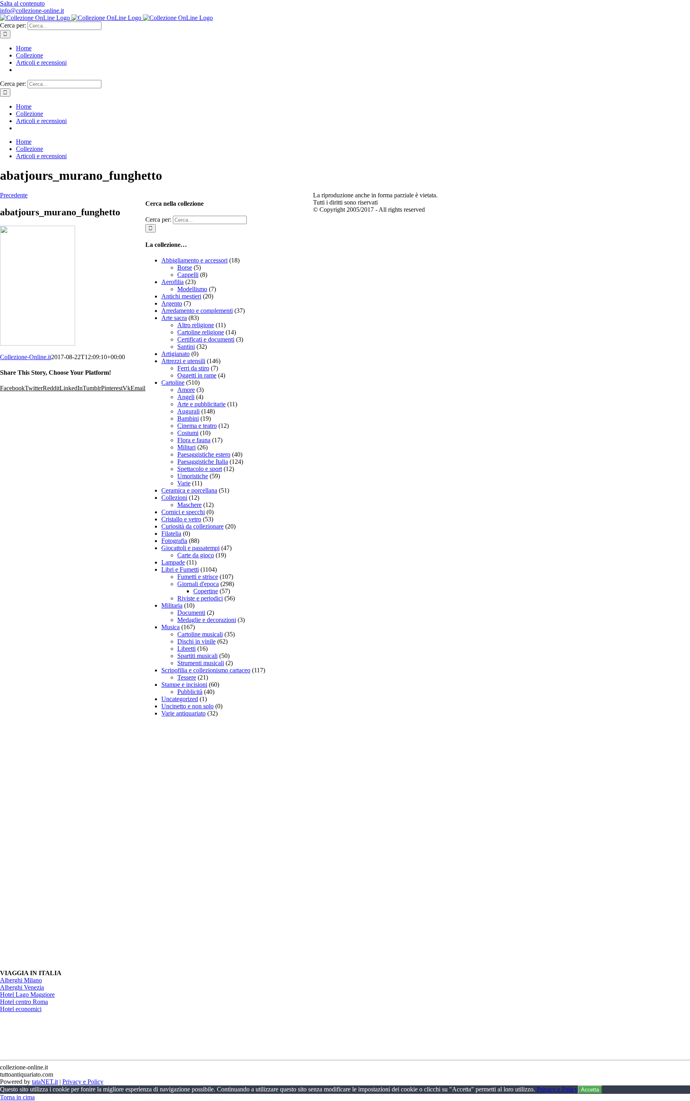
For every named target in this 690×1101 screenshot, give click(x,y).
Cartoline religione (200, 332)
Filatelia (171, 533)
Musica (170, 627)
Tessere (186, 677)
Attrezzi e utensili (183, 361)
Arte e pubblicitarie (201, 404)
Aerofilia (172, 281)
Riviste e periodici (200, 598)
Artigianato (175, 353)
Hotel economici (21, 1009)
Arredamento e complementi (197, 310)
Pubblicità (189, 691)
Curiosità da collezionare (192, 526)
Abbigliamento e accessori (194, 260)
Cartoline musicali (200, 634)
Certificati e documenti (205, 339)
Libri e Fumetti (180, 569)
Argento (171, 303)
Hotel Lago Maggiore (27, 994)
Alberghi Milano (21, 980)
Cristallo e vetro (181, 519)
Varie (183, 483)
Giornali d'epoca (198, 583)
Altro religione (195, 325)
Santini (186, 346)
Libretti (186, 648)
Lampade (173, 562)
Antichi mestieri (181, 296)
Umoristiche (192, 476)
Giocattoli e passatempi (190, 548)
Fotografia (174, 540)
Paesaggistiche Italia (202, 461)
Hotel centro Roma (24, 1001)
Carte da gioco (195, 555)
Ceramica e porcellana (189, 490)
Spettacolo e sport (199, 468)
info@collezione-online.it (32, 10)
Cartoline (172, 382)
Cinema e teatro (197, 425)
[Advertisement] (205, 843)
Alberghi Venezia (22, 987)
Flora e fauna (193, 440)
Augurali (188, 411)
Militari (186, 447)
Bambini (188, 418)
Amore (186, 389)
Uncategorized (179, 699)
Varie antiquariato (183, 713)
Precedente (14, 195)
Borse (184, 267)
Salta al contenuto (22, 3)
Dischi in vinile (196, 641)
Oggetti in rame (196, 375)
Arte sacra (174, 317)
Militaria (171, 605)
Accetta (590, 1090)
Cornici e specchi (183, 512)
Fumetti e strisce (197, 576)
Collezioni (174, 497)
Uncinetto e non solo (187, 706)
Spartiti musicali (197, 655)
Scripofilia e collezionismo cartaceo (205, 670)
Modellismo (192, 289)
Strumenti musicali (200, 663)
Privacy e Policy (82, 1081)
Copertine (205, 591)
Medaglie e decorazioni (206, 619)
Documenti (191, 612)
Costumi (187, 432)
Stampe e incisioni (184, 684)
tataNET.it (45, 1081)
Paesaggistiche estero (203, 454)
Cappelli (187, 274)
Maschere (189, 504)
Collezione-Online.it (25, 357)
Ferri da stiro (193, 368)
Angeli (185, 396)
